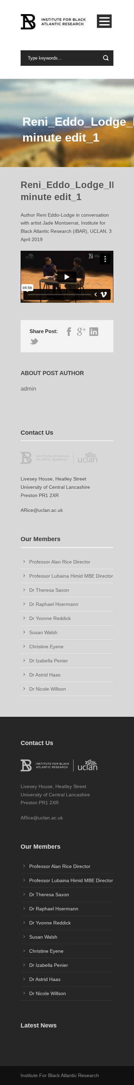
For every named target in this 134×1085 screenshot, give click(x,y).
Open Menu (104, 21)
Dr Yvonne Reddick (50, 618)
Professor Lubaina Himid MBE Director (71, 576)
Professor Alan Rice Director (59, 562)
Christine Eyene (46, 646)
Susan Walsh (43, 632)
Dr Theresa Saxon (49, 590)
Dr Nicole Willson (47, 689)
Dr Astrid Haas (44, 675)
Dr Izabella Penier (48, 660)
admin (28, 388)
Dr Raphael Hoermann (53, 604)
